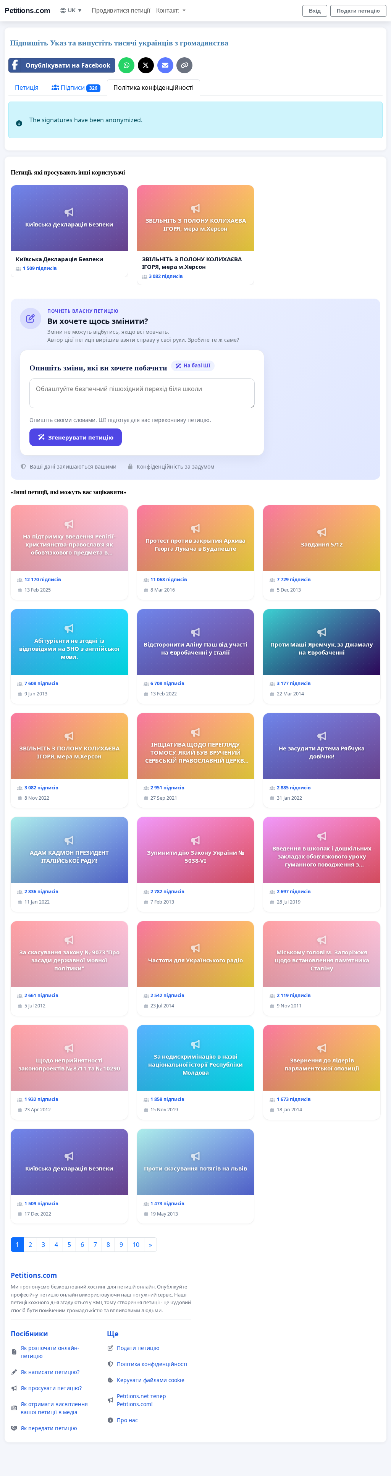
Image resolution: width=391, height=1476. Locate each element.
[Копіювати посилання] (184, 65)
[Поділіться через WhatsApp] (126, 65)
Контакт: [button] (168, 10)
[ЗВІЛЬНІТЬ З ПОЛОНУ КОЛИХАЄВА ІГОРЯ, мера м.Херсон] (195, 235)
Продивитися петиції (121, 10)
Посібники (29, 1333)
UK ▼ (75, 10)
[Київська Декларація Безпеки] (69, 231)
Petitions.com (27, 10)
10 (135, 1244)
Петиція (27, 87)
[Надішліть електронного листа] (165, 65)
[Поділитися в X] (146, 65)
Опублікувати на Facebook (68, 65)
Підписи (78, 87)
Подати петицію (358, 11)
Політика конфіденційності (153, 87)
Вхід (315, 11)
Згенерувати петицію (80, 437)
